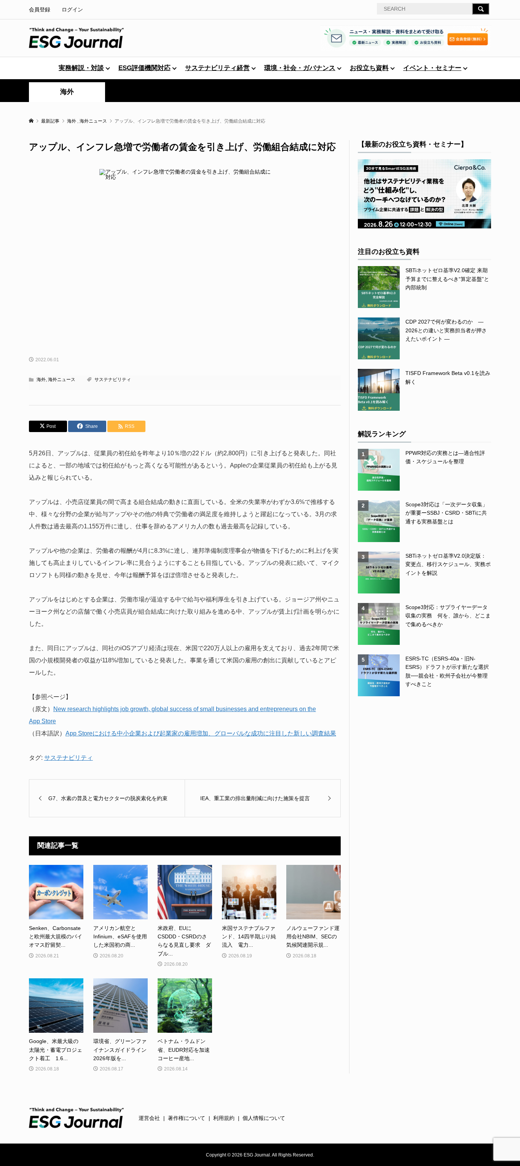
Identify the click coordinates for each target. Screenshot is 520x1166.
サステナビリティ (112, 379)
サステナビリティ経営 (217, 68)
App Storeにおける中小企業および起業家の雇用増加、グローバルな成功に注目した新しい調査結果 (200, 733)
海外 (67, 92)
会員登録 (39, 9)
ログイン (72, 9)
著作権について (186, 1118)
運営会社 (149, 1118)
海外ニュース (61, 379)
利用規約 (223, 1118)
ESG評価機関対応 (144, 68)
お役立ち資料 (369, 68)
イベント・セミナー (432, 68)
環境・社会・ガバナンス (299, 68)
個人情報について (263, 1118)
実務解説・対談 (81, 68)
